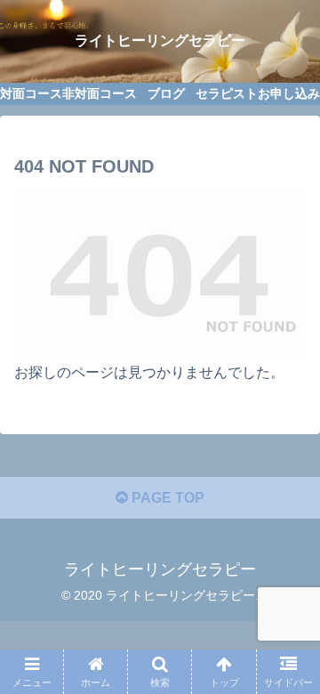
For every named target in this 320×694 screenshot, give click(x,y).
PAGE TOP (166, 497)
